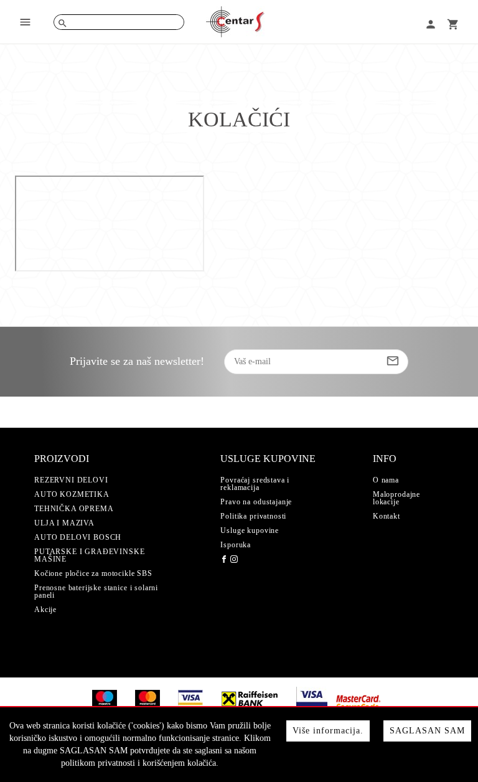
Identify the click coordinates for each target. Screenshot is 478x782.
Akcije (45, 609)
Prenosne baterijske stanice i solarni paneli (96, 591)
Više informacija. (328, 730)
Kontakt (386, 516)
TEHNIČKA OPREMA (74, 508)
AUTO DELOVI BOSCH (77, 537)
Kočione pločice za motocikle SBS (93, 573)
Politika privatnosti (253, 516)
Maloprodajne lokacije (396, 498)
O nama (386, 480)
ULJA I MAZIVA (64, 523)
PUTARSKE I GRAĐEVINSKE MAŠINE (89, 555)
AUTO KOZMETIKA (72, 494)
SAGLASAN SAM (427, 730)
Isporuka (235, 544)
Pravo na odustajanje (256, 501)
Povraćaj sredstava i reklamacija (254, 484)
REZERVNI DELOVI (71, 480)
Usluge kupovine (249, 530)
